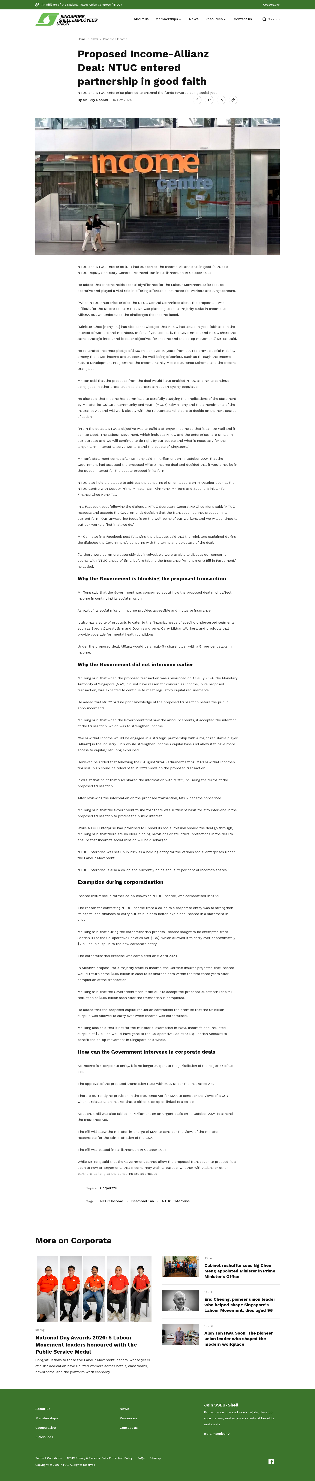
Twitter (211, 99)
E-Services (44, 1437)
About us (42, 1409)
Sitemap (155, 1458)
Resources (128, 1418)
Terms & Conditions (48, 1458)
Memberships (46, 1418)
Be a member (215, 1434)
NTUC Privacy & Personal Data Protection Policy (99, 1458)
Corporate (108, 1188)
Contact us (129, 1428)
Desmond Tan (142, 1201)
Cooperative (271, 4)
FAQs (141, 1458)
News (94, 39)
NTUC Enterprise (176, 1201)
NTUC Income (111, 1201)
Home (82, 39)
